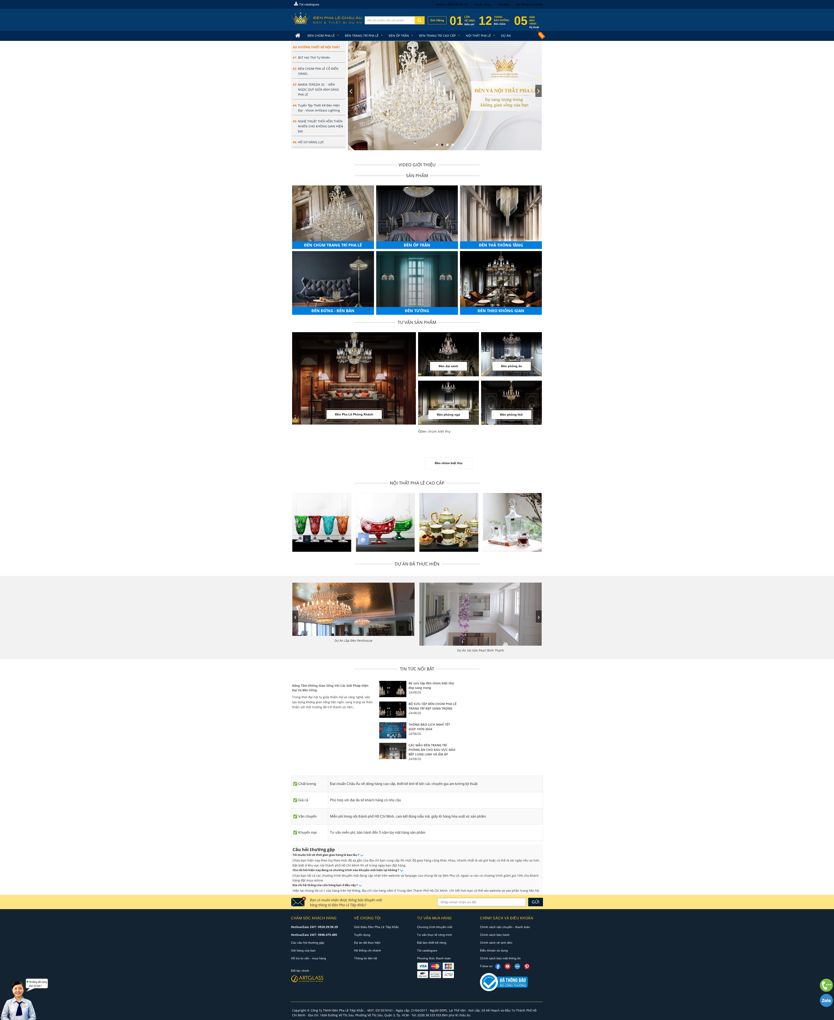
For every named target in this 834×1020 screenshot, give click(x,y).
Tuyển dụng (483, 4)
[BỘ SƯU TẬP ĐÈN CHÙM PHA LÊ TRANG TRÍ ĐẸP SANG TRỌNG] (392, 710)
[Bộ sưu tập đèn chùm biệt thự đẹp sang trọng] (392, 689)
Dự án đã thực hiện (367, 942)
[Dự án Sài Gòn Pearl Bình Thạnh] (480, 614)
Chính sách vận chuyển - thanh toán (505, 927)
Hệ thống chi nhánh (529, 4)
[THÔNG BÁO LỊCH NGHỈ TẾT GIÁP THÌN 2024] (392, 730)
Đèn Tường (417, 310)
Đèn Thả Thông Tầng (501, 245)
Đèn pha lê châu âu (456, 1015)
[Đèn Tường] (417, 281)
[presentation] (351, 91)
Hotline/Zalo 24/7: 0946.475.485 (314, 935)
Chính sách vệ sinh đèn (496, 942)
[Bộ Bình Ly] (512, 522)
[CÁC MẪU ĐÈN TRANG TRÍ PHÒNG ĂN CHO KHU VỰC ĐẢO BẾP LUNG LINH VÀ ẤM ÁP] (392, 751)
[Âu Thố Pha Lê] (385, 522)
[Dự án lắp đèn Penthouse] (353, 609)
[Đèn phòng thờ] (511, 402)
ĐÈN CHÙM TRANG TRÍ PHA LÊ (333, 245)
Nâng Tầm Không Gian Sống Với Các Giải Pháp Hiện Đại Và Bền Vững (330, 687)
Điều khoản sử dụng (494, 950)
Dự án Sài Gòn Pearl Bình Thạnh (480, 650)
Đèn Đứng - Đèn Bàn (332, 310)
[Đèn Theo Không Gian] (501, 281)
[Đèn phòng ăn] (511, 354)
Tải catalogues (308, 4)
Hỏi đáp (503, 4)
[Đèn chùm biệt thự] (433, 431)
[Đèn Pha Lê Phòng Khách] (354, 378)
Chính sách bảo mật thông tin (500, 958)
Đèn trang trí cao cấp (438, 35)
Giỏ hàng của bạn (303, 950)
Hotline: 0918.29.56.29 (451, 4)
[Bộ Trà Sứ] (448, 522)
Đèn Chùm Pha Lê (322, 35)
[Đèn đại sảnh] (448, 354)
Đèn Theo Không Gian (501, 310)
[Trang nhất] (298, 36)
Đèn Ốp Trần (399, 35)
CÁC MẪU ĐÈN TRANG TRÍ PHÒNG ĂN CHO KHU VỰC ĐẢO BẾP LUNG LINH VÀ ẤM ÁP (432, 749)
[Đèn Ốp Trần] (417, 216)
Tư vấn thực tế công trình (434, 935)
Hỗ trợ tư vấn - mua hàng (308, 958)
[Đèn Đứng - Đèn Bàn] (333, 281)
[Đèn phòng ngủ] (448, 402)
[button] (437, 145)
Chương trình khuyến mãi (434, 927)
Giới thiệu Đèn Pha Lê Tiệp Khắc (376, 927)
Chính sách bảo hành (495, 935)
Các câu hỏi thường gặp (307, 942)
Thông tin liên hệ (365, 958)
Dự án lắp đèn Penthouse (353, 640)
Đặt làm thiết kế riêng (431, 942)
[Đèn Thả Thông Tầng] (501, 216)
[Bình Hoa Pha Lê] (321, 522)
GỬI (535, 902)
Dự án (506, 35)
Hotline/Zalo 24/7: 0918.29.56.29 (314, 927)
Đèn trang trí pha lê (362, 35)
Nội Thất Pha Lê (479, 35)
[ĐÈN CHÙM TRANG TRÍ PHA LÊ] (333, 216)
